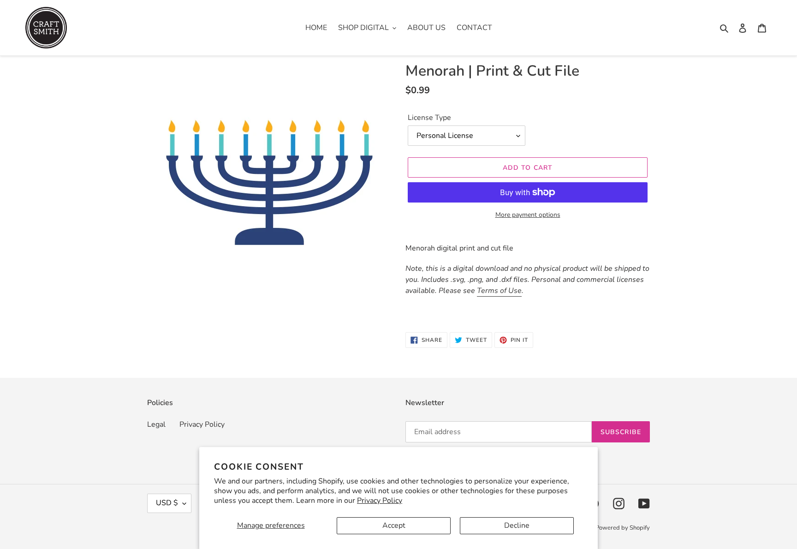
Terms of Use (499, 291)
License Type (429, 118)
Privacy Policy (379, 500)
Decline (516, 525)
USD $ (167, 503)
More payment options (527, 214)
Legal (156, 424)
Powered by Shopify (622, 528)
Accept (393, 525)
